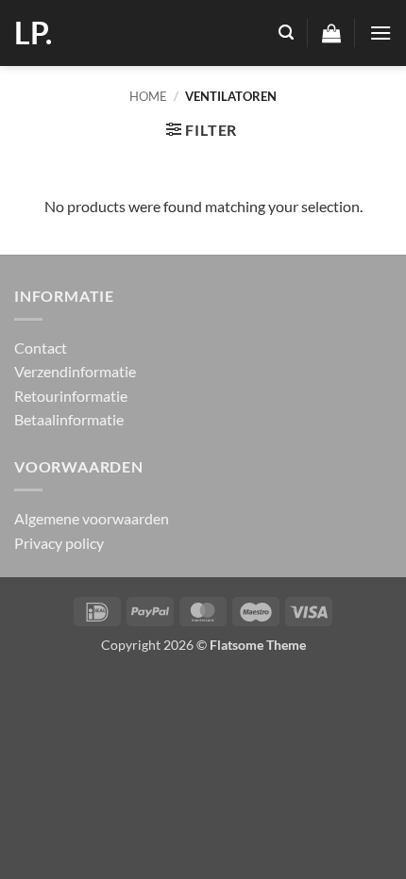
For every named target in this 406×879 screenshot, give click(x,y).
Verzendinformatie (75, 371)
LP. (33, 33)
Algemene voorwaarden (91, 518)
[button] (286, 32)
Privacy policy (59, 543)
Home (148, 96)
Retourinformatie (70, 396)
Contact (40, 348)
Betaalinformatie (69, 419)
